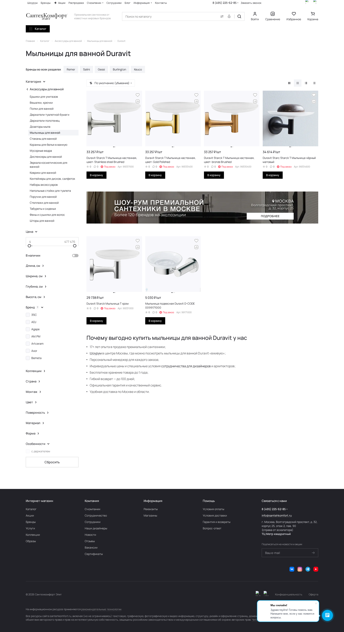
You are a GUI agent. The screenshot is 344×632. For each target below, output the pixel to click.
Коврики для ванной (43, 173)
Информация (153, 501)
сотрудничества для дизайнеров (186, 366)
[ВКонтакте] (291, 569)
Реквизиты (151, 509)
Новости (90, 535)
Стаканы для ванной (43, 138)
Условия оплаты (213, 509)
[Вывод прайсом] (314, 83)
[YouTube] (315, 569)
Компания (92, 501)
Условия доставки (215, 515)
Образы (31, 541)
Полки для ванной (42, 108)
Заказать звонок (251, 3)
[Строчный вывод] (306, 83)
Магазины (150, 515)
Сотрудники (92, 522)
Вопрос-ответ (212, 528)
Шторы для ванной (42, 221)
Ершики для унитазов (44, 96)
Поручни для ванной (43, 197)
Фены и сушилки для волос (47, 215)
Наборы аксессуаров (44, 185)
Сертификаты (94, 554)
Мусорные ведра (41, 150)
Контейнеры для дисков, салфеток (52, 179)
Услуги (30, 528)
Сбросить (52, 462)
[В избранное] (138, 95)
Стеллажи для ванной (44, 203)
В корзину (96, 175)
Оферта (313, 594)
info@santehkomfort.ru (277, 515)
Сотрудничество (96, 515)
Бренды (31, 522)
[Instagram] (299, 569)
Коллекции (33, 535)
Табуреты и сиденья (43, 209)
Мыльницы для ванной (45, 132)
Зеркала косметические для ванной (48, 165)
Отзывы (90, 541)
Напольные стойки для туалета (50, 191)
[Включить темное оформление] (258, 594)
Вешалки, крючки (41, 102)
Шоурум (96, 353)
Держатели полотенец (45, 120)
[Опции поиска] (221, 16)
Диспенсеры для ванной (46, 157)
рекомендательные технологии (101, 609)
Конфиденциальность (288, 594)
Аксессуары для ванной (47, 89)
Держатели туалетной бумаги (49, 114)
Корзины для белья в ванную (48, 144)
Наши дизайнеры (96, 528)
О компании (92, 509)
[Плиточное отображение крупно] (289, 83)
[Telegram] (307, 569)
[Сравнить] (138, 101)
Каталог (31, 509)
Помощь (209, 501)
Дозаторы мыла (40, 126)
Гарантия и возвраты (216, 522)
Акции (30, 515)
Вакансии (91, 547)
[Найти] (239, 16)
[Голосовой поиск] (230, 16)
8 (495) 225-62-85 (225, 3)
